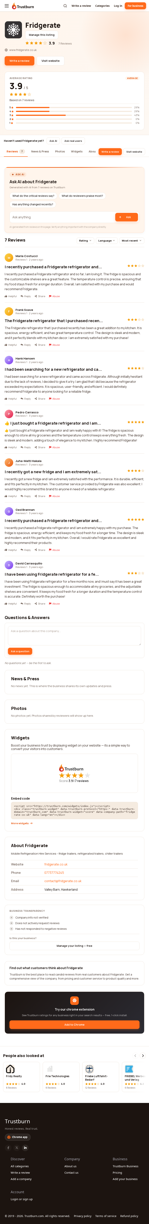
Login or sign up (22, 1199)
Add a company (21, 1179)
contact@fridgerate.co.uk (62, 881)
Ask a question (20, 651)
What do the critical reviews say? (33, 196)
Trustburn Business (125, 1166)
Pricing (117, 1172)
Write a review (81, 6)
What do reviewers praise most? (82, 196)
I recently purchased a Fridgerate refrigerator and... (53, 266)
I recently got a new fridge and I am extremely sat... (53, 471)
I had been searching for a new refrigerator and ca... (53, 369)
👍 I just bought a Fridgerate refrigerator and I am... (53, 423)
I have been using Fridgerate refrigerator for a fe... (52, 574)
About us (70, 1166)
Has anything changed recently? (32, 204)
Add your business (125, 1179)
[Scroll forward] (143, 1056)
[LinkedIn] (25, 1148)
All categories (20, 1166)
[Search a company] (65, 6)
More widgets (20, 823)
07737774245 (54, 872)
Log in (118, 6)
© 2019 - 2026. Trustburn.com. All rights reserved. (37, 1216)
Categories (102, 6)
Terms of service (105, 1216)
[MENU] (6, 6)
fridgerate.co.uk (56, 864)
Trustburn (17, 1121)
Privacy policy (82, 1216)
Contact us (71, 1172)
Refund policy (129, 1216)
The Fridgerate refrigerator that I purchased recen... (54, 320)
